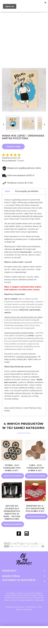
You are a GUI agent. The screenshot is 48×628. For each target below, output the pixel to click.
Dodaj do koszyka (13, 476)
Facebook (19, 533)
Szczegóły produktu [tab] (26, 191)
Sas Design (28, 609)
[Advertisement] (24, 39)
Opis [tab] (7, 191)
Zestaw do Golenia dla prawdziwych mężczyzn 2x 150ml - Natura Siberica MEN (11, 512)
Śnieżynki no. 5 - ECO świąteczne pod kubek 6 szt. (35, 508)
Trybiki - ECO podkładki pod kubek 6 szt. (12, 468)
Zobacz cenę (13, 146)
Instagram (27, 533)
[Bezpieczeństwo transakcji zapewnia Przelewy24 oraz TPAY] (24, 544)
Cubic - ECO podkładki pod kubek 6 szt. (35, 468)
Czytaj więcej (39, 600)
